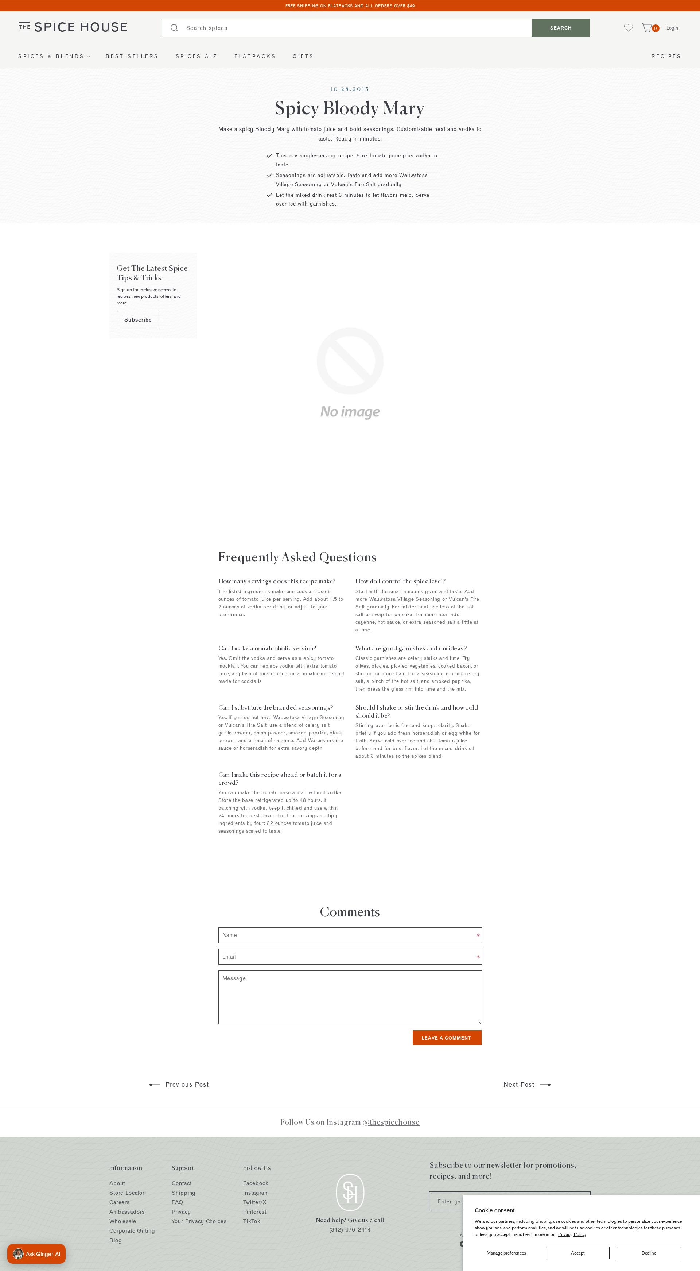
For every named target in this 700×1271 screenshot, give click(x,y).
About (117, 1183)
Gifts (304, 56)
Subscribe (138, 319)
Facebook (255, 1183)
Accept (578, 1253)
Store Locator (127, 1192)
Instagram (256, 1192)
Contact (181, 1183)
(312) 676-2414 (350, 1229)
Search (561, 28)
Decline (649, 1253)
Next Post (520, 1084)
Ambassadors (127, 1211)
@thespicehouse (391, 1121)
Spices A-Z (197, 56)
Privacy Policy (572, 1234)
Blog (115, 1240)
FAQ (177, 1202)
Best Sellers (132, 56)
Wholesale (122, 1221)
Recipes (667, 56)
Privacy (181, 1211)
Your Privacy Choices (199, 1221)
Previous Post (186, 1084)
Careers (119, 1202)
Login (672, 27)
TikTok (251, 1221)
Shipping (184, 1192)
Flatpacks (255, 56)
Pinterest (255, 1211)
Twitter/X (255, 1202)
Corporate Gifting (132, 1230)
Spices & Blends (51, 56)
